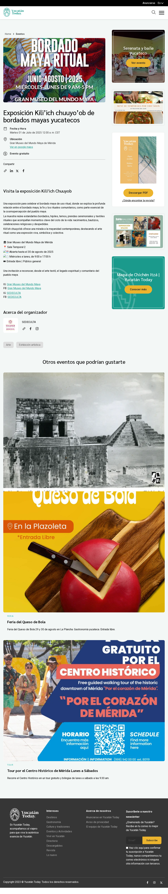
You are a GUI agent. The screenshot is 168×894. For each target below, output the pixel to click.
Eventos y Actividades (59, 831)
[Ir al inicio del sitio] (13, 15)
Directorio (52, 841)
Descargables (54, 845)
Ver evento (138, 62)
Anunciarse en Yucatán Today (102, 817)
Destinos (51, 817)
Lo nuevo (51, 855)
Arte (8, 344)
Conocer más (138, 289)
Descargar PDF (138, 192)
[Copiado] (5, 171)
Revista (50, 850)
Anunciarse (149, 3)
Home (8, 34)
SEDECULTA (14, 293)
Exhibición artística (29, 344)
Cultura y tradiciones (58, 826)
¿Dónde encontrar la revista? (138, 200)
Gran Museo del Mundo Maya (23, 284)
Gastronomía (53, 822)
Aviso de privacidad (97, 822)
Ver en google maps (21, 147)
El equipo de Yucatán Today (101, 826)
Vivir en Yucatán (55, 836)
